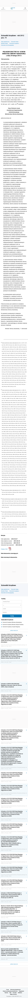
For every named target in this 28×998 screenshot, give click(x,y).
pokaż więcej (13, 964)
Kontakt (15, 992)
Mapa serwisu (13, 994)
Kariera (6, 992)
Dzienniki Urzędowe (14, 43)
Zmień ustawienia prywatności (10, 991)
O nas (7, 989)
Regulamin (21, 991)
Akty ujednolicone (5, 41)
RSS (10, 992)
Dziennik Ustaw (14, 41)
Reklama (20, 992)
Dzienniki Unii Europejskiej (7, 45)
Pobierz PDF (4, 549)
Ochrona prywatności (15, 989)
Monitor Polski (4, 43)
